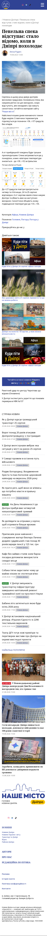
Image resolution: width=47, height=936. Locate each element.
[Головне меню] (42, 5)
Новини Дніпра (10, 19)
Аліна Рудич (15, 51)
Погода (25, 219)
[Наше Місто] (6, 5)
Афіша (15, 214)
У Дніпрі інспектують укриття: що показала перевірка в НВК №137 (23, 400)
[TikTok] (30, 5)
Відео (4, 839)
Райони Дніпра (8, 842)
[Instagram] (23, 5)
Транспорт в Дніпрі (10, 837)
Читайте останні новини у (23, 381)
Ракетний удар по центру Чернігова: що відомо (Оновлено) (21, 392)
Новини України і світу (11, 834)
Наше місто (8, 111)
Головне (16, 219)
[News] (26, 5)
